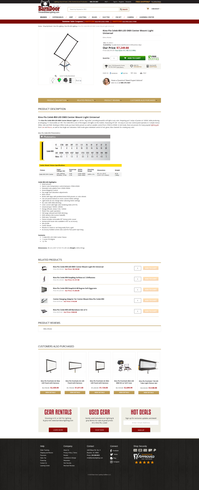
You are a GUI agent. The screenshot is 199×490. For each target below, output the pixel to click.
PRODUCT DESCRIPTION (56, 100)
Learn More (58, 430)
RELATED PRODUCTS (85, 100)
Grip (71, 17)
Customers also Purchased (142, 100)
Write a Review (107, 37)
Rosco (50, 127)
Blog (114, 458)
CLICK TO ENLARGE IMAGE (67, 76)
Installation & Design (70, 458)
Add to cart (134, 58)
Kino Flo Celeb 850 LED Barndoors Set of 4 (70, 310)
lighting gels (155, 125)
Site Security (67, 463)
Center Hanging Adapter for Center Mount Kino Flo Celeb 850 (78, 299)
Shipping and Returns (46, 452)
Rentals (66, 455)
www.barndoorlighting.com (62, 420)
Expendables (58, 17)
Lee (43, 127)
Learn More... (120, 67)
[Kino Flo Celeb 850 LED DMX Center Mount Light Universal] (66, 71)
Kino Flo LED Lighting (71, 26)
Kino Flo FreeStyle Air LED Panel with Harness (75, 382)
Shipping (153, 66)
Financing (43, 460)
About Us (66, 450)
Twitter (115, 454)
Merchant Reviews (69, 465)
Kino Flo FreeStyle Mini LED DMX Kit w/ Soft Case (124, 382)
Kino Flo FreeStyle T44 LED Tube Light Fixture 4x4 (148, 382)
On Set (118, 17)
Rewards (128, 2)
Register (121, 2)
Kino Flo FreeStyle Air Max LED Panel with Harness (50, 382)
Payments (43, 455)
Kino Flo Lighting (58, 26)
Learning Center (147, 17)
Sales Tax (43, 458)
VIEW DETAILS (50, 392)
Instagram (116, 462)
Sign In (115, 2)
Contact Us (43, 463)
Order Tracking (44, 450)
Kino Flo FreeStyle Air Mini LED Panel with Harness (99, 382)
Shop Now (99, 430)
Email (135, 73)
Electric (106, 17)
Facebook (115, 450)
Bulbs (94, 17)
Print (144, 73)
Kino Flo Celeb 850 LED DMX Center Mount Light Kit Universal (78, 267)
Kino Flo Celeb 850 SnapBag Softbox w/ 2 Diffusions (74, 277)
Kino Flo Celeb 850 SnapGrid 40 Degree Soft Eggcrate (75, 288)
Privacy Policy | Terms (70, 452)
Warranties (67, 460)
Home (40, 26)
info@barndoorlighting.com (95, 458)
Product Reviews (112, 100)
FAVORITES (138, 66)
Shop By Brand (47, 26)
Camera (130, 17)
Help (106, 2)
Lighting (82, 17)
